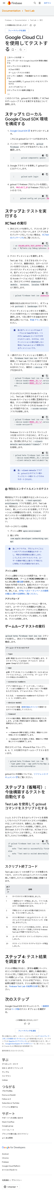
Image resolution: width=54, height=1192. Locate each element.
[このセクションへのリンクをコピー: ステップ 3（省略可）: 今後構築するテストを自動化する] (27, 797)
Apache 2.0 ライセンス (17, 1041)
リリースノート (8, 1130)
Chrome (5, 1158)
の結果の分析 (23, 986)
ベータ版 (15, 1009)
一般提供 (45, 1006)
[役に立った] (31, 25)
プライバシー (16, 1180)
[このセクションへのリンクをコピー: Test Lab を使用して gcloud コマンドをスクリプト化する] (7, 812)
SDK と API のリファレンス (12, 1068)
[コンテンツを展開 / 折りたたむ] (23, 57)
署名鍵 (20, 582)
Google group (7, 1126)
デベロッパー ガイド (10, 1064)
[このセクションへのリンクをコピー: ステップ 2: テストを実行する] (19, 216)
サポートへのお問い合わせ (12, 1118)
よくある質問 (7, 1138)
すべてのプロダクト (10, 1170)
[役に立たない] (34, 25)
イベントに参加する (10, 1107)
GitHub (5, 1080)
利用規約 (5, 1180)
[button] (27, 490)
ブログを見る (7, 1091)
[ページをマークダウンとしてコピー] (20, 50)
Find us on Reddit (9, 1095)
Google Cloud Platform (11, 1166)
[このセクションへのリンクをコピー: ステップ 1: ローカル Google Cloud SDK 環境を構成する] (27, 124)
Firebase (8, 20)
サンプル (5, 1072)
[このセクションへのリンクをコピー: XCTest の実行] (29, 223)
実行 (41, 20)
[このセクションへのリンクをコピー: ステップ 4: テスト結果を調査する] (27, 961)
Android (5, 1154)
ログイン (47, 3)
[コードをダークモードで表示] (43, 155)
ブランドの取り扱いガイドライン (15, 1134)
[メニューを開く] (4, 3)
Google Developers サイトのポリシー (19, 1044)
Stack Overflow (8, 1122)
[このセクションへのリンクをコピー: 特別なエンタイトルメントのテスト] (7, 491)
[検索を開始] (34, 3)
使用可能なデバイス (30, 707)
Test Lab (29, 10)
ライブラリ (6, 1076)
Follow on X (6, 1099)
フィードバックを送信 (17, 30)
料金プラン (35, 320)
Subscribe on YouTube (10, 1103)
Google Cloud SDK (18, 131)
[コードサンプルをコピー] (47, 155)
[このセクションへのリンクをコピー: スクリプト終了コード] (40, 866)
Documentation (11, 10)
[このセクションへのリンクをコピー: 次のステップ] (31, 999)
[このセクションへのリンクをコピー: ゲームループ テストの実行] (7, 630)
